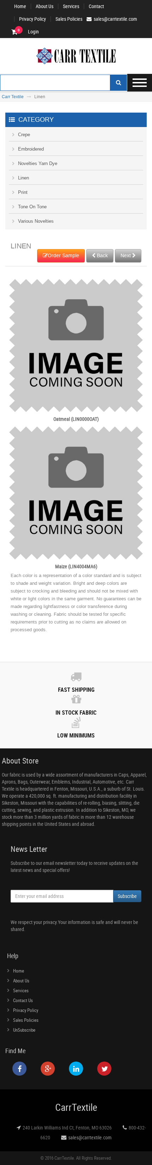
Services (71, 6)
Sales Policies (68, 19)
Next (126, 255)
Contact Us (23, 1000)
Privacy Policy (32, 19)
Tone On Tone (32, 206)
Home (20, 6)
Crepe (24, 134)
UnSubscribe (24, 1030)
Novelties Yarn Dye (37, 163)
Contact (96, 6)
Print (23, 192)
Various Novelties (36, 221)
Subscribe (127, 896)
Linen (23, 178)
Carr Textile (13, 97)
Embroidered (31, 149)
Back (101, 255)
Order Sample (63, 255)
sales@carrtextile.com (90, 1137)
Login (33, 31)
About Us (44, 6)
